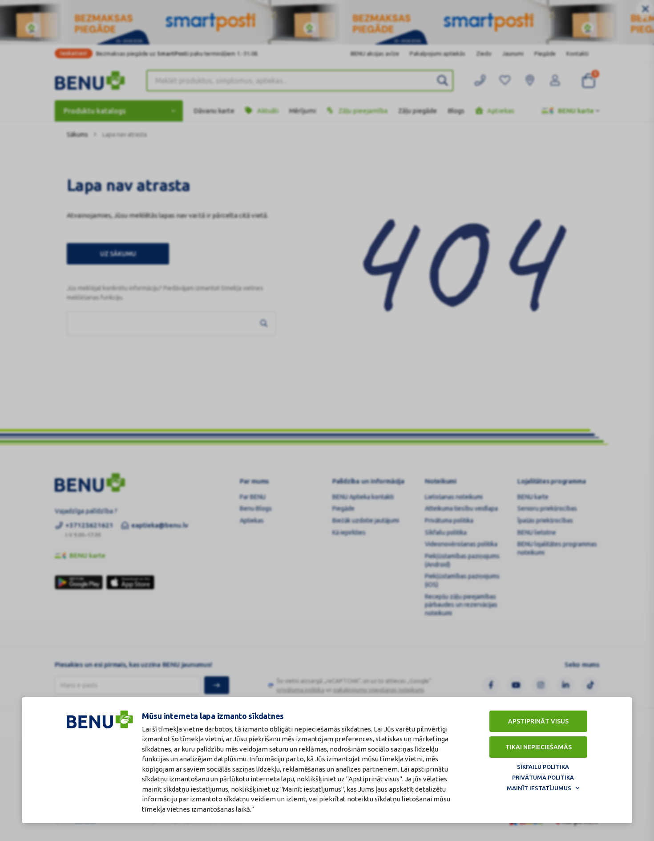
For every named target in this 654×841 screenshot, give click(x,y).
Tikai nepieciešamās (538, 747)
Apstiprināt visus (538, 721)
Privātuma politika (543, 777)
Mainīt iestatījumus (539, 788)
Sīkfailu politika (543, 767)
